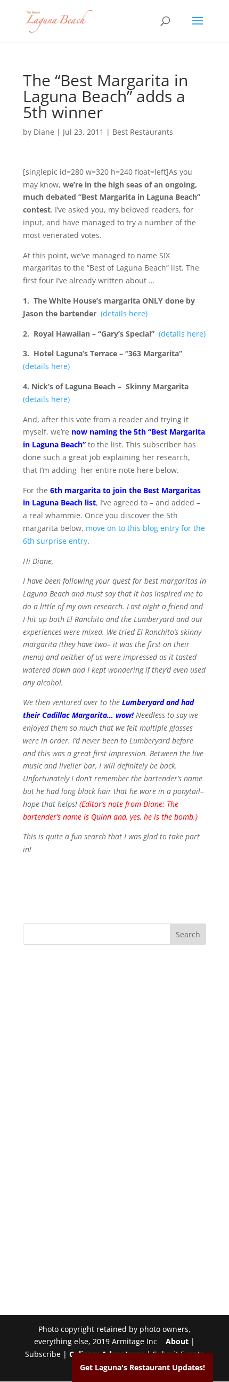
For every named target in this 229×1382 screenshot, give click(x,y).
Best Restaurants (142, 132)
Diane (44, 132)
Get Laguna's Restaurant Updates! (142, 1367)
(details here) (124, 313)
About (177, 1341)
